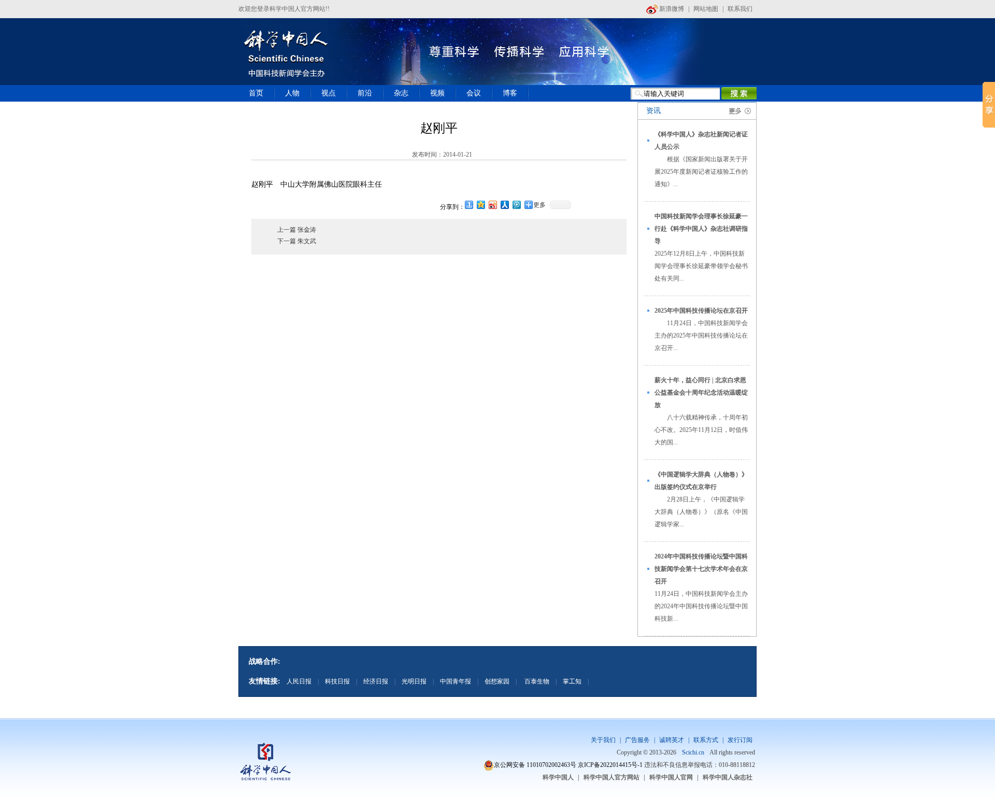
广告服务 (637, 740)
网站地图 (705, 8)
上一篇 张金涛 (296, 229)
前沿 (365, 93)
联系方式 (705, 740)
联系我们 (740, 8)
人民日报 (299, 681)
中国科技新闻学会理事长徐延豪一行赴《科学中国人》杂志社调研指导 (701, 229)
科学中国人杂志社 (727, 777)
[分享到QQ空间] (481, 205)
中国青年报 (455, 681)
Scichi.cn (693, 752)
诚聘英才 (671, 740)
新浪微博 (671, 8)
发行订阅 (740, 740)
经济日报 (375, 681)
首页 (256, 93)
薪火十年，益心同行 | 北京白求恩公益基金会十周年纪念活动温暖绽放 (701, 392)
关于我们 (603, 740)
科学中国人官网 (671, 777)
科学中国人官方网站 (611, 777)
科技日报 (337, 681)
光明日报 (414, 681)
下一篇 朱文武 (296, 241)
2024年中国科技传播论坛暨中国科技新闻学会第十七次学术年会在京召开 (701, 569)
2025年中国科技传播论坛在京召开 (701, 310)
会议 (473, 93)
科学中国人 (558, 777)
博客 (510, 93)
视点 (328, 93)
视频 (437, 93)
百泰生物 (536, 681)
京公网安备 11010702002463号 (535, 764)
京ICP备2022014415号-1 (610, 764)
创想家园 (497, 681)
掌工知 (572, 681)
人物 (292, 93)
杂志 (401, 93)
